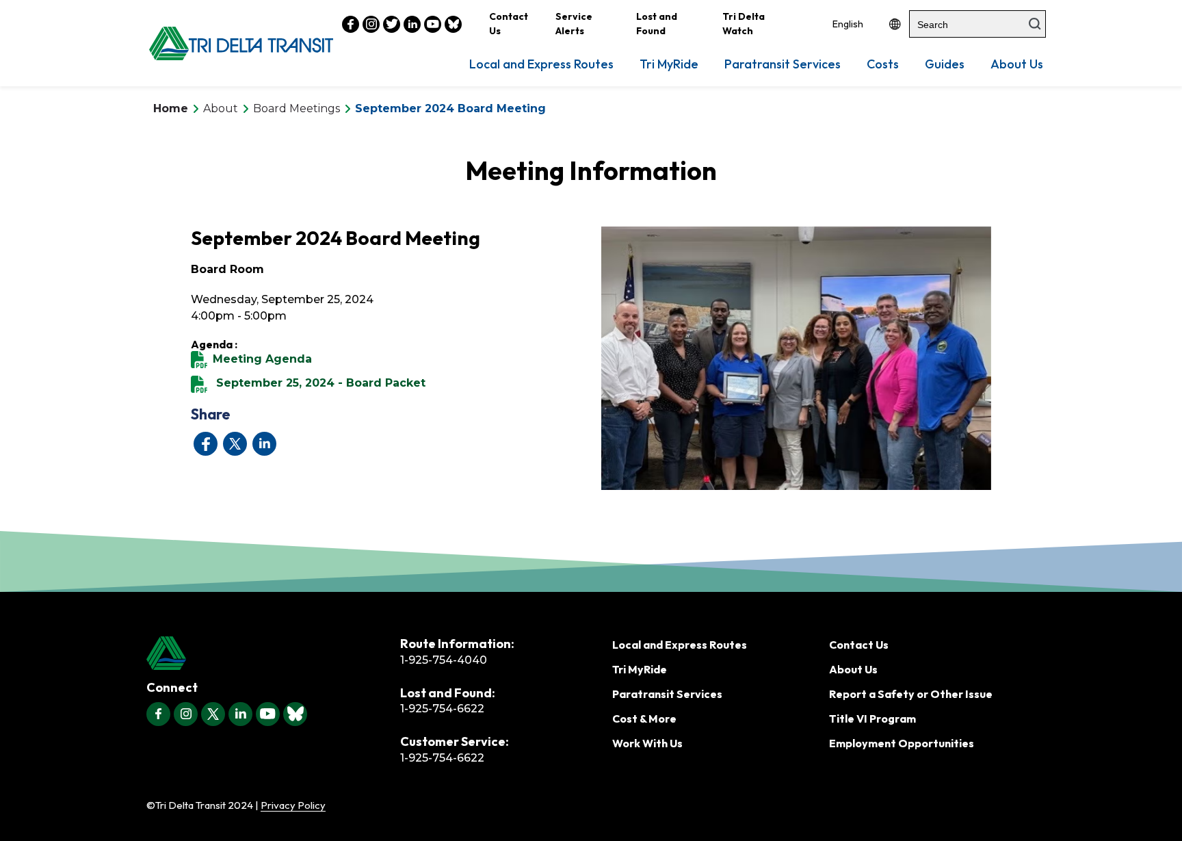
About (220, 108)
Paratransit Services (782, 64)
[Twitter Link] (391, 24)
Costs (883, 64)
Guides (944, 64)
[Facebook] (158, 714)
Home (170, 108)
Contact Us (508, 23)
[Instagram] (186, 714)
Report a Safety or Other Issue (911, 694)
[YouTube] (268, 714)
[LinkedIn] (240, 714)
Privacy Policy (293, 805)
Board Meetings (296, 108)
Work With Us (647, 743)
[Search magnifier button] (1035, 24)
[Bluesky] (295, 714)
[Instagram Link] (371, 24)
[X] (213, 714)
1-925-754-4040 (443, 660)
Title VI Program (872, 718)
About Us (1016, 64)
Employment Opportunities (901, 743)
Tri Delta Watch (743, 23)
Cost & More (644, 718)
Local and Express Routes (541, 64)
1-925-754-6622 (442, 708)
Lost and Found (656, 23)
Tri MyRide (669, 64)
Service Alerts (573, 23)
